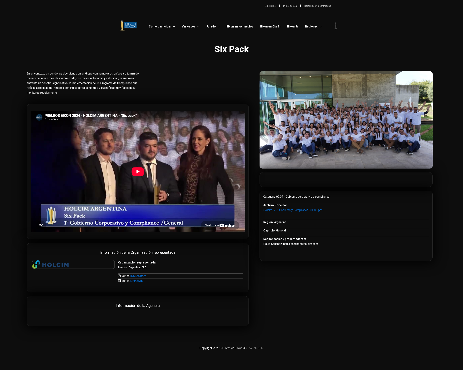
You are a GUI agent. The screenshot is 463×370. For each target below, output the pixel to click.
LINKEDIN (136, 280)
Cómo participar (160, 26)
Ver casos (189, 26)
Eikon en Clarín (270, 26)
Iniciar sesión (290, 6)
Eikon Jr (292, 26)
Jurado (211, 26)
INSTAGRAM (138, 276)
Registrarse (270, 6)
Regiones (311, 26)
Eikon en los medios (239, 26)
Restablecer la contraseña (317, 6)
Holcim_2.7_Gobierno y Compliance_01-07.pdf (292, 210)
